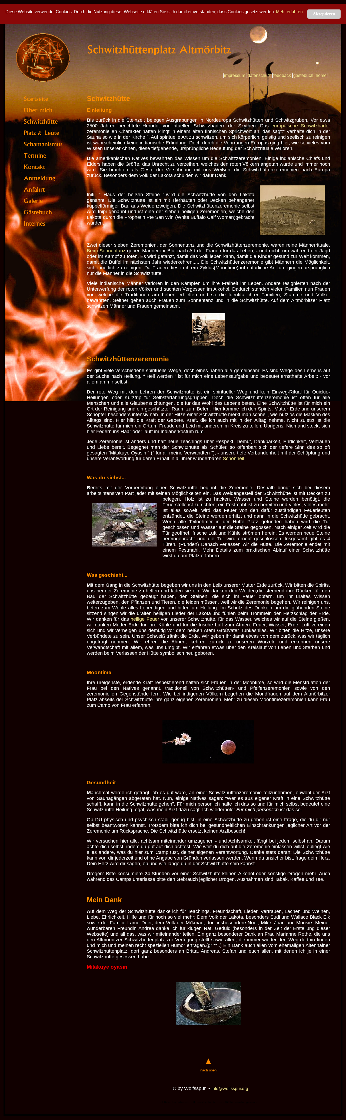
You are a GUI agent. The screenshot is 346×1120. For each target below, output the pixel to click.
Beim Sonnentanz (106, 250)
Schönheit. (234, 458)
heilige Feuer (145, 619)
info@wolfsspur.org (229, 1088)
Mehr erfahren (289, 11)
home (321, 75)
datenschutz (259, 75)
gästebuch (303, 75)
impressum (234, 75)
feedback (282, 75)
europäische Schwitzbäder (300, 125)
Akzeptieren (324, 14)
